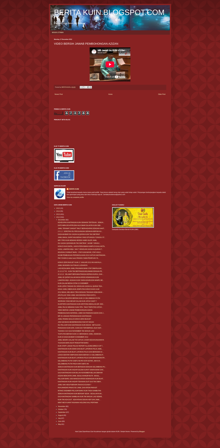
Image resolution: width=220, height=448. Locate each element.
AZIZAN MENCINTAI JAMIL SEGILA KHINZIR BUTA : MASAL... (79, 376)
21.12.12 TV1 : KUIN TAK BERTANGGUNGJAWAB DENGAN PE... (80, 271)
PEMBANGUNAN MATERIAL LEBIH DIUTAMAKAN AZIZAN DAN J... (81, 313)
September (62, 412)
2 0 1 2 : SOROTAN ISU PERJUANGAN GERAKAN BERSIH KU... (80, 231)
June (60, 421)
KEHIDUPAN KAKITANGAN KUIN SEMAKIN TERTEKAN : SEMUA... (81, 222)
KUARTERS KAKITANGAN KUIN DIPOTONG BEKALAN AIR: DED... (81, 304)
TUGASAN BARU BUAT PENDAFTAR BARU (73, 343)
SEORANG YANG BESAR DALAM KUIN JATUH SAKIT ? (77, 301)
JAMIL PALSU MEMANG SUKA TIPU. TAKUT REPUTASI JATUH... (80, 307)
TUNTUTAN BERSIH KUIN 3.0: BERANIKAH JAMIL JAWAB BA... (80, 334)
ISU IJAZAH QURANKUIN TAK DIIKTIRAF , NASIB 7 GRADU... (79, 243)
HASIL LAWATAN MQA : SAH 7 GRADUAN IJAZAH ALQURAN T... (80, 249)
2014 (58, 211)
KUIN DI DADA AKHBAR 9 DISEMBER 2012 (73, 337)
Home (110, 94)
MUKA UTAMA (58, 32)
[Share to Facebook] (88, 87)
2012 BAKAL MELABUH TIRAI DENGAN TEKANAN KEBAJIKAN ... (81, 292)
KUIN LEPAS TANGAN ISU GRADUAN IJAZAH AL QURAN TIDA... (80, 286)
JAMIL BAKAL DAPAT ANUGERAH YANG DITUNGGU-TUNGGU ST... (81, 237)
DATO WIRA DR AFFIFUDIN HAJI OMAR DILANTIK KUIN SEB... (79, 225)
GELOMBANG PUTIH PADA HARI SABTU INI (73, 364)
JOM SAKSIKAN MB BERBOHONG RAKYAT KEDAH (76, 322)
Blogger (142, 431)
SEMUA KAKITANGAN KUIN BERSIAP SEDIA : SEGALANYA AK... (80, 394)
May (59, 424)
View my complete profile (75, 197)
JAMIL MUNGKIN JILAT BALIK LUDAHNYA (72, 265)
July (59, 418)
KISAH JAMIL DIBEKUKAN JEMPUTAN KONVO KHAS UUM (78, 289)
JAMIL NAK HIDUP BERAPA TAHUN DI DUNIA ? (74, 385)
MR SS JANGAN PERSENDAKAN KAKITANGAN (74, 316)
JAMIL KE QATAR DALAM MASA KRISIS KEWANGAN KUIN (78, 277)
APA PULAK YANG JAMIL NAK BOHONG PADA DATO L (77, 295)
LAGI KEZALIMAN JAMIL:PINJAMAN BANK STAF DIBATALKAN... (80, 268)
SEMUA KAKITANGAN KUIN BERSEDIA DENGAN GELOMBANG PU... (82, 367)
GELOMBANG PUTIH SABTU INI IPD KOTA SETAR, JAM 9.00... (79, 361)
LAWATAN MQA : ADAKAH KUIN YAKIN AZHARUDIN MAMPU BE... (81, 280)
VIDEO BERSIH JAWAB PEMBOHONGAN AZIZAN (75, 310)
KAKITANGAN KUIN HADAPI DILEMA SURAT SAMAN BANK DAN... (81, 370)
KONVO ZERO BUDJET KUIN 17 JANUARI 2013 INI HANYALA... (80, 262)
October (61, 409)
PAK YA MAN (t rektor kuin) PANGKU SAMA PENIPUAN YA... (78, 258)
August (60, 415)
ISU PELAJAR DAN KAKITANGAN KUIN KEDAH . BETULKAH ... (80, 325)
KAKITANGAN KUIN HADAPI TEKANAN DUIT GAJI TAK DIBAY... (80, 382)
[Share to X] (86, 87)
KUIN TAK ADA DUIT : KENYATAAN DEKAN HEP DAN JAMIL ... (79, 400)
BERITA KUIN (74, 189)
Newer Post (59, 94)
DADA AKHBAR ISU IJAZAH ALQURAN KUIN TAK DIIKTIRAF (79, 234)
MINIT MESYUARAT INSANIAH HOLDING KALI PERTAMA (78, 402)
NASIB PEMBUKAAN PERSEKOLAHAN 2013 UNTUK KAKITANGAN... (82, 255)
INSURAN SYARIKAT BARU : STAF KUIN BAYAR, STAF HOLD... (80, 252)
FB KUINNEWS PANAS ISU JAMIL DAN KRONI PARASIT (77, 388)
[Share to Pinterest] (90, 87)
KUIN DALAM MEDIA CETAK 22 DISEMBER (73, 283)
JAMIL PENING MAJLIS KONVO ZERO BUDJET (74, 319)
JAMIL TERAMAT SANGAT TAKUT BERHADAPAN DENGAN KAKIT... (81, 228)
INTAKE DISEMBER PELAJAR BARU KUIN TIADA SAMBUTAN (79, 391)
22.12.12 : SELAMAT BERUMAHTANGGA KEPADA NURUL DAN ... (81, 274)
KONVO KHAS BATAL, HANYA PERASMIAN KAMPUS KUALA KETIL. (81, 246)
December (62, 220)
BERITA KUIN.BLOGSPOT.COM (109, 12)
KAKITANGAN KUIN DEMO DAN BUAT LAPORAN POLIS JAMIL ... (80, 349)
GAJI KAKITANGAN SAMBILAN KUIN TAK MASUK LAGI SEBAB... (80, 396)
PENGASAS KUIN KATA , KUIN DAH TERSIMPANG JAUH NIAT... (80, 328)
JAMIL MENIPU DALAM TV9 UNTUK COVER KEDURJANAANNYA (81, 340)
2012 (58, 217)
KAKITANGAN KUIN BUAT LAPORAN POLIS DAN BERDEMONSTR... (82, 358)
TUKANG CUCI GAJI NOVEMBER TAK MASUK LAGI (76, 331)
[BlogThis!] (83, 87)
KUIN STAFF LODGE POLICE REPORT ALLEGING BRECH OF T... (80, 346)
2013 (58, 214)
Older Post (161, 94)
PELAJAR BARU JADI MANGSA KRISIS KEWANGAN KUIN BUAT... (81, 379)
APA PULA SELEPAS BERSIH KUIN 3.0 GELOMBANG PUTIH (79, 298)
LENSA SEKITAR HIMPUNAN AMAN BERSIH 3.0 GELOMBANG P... (81, 355)
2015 (58, 208)
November (62, 406)
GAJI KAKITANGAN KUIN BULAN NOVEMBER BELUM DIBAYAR (80, 373)
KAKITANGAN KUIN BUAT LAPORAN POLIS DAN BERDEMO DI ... (81, 352)
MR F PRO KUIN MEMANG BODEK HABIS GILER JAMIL (77, 240)
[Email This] (81, 87)
